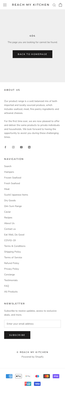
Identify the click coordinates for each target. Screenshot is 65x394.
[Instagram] (13, 147)
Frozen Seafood (12, 177)
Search (7, 166)
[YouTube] (21, 147)
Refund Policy (11, 263)
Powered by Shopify (32, 356)
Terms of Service (13, 257)
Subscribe (17, 335)
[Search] (54, 4)
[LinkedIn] (29, 147)
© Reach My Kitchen (32, 352)
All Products (11, 291)
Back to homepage (32, 54)
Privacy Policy (11, 268)
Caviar (7, 211)
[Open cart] (60, 5)
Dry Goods (10, 200)
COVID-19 (10, 240)
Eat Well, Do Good (14, 234)
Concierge (9, 274)
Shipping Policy (12, 251)
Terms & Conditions (14, 246)
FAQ (6, 286)
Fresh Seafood (12, 183)
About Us (9, 223)
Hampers (9, 172)
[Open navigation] (5, 5)
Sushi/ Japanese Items (16, 194)
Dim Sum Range (13, 206)
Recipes (8, 217)
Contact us (10, 229)
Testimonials (11, 280)
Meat (7, 189)
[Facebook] (5, 147)
